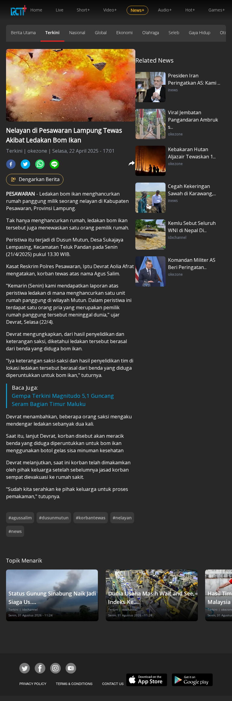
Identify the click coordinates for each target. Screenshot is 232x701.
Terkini (52, 32)
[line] (54, 164)
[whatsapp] (40, 164)
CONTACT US (113, 683)
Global (101, 32)
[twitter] (25, 164)
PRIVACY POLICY (32, 683)
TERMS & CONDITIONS (74, 683)
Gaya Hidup (199, 32)
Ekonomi (124, 32)
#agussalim (20, 518)
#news (15, 531)
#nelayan (122, 518)
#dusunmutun (54, 518)
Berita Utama (23, 32)
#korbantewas (90, 518)
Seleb (174, 32)
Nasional (77, 32)
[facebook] (11, 164)
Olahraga (150, 32)
